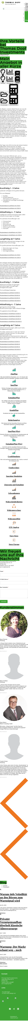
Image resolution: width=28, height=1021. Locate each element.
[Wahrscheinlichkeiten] (14, 497)
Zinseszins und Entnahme (14, 485)
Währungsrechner (14, 510)
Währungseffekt (14, 519)
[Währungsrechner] (14, 506)
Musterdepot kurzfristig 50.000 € (10, 298)
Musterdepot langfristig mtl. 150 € (10, 255)
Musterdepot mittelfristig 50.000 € (10, 319)
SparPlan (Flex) (14, 431)
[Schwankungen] (14, 489)
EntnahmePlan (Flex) (14, 444)
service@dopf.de (5, 567)
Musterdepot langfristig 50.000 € (10, 347)
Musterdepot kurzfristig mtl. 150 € (10, 205)
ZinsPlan (14, 374)
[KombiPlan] (14, 406)
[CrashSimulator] (14, 452)
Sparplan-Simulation (14, 476)
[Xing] (14, 1009)
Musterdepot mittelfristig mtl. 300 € (11, 235)
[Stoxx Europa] (14, 540)
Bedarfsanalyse (14, 420)
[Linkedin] (18, 1009)
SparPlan (14, 385)
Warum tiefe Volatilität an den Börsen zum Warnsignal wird (13, 897)
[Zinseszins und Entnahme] (14, 480)
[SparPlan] (14, 381)
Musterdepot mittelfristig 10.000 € (10, 313)
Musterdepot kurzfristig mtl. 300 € (10, 208)
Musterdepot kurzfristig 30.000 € (10, 295)
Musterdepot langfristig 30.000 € (10, 344)
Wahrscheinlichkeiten (14, 502)
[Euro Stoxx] (14, 531)
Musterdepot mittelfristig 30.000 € (10, 316)
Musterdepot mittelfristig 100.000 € (11, 321)
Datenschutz (14, 1018)
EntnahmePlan (14, 398)
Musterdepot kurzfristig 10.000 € (10, 292)
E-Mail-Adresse (4, 579)
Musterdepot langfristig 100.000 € (10, 349)
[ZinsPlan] (14, 370)
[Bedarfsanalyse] (14, 416)
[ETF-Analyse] (14, 523)
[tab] (3, 76)
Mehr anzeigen (3, 963)
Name (2, 571)
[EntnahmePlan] (14, 393)
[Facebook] (10, 1009)
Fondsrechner (14, 468)
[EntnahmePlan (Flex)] (14, 440)
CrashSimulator (14, 456)
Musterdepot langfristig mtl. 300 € (10, 257)
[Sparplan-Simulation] (14, 472)
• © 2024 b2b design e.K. (8, 993)
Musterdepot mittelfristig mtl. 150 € (10, 232)
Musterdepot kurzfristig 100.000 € (10, 300)
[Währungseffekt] (14, 514)
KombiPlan (14, 410)
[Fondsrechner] (14, 463)
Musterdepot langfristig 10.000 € (10, 341)
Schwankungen (14, 493)
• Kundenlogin (5, 992)
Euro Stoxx (14, 536)
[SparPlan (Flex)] (14, 427)
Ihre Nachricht (4, 587)
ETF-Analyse (14, 527)
